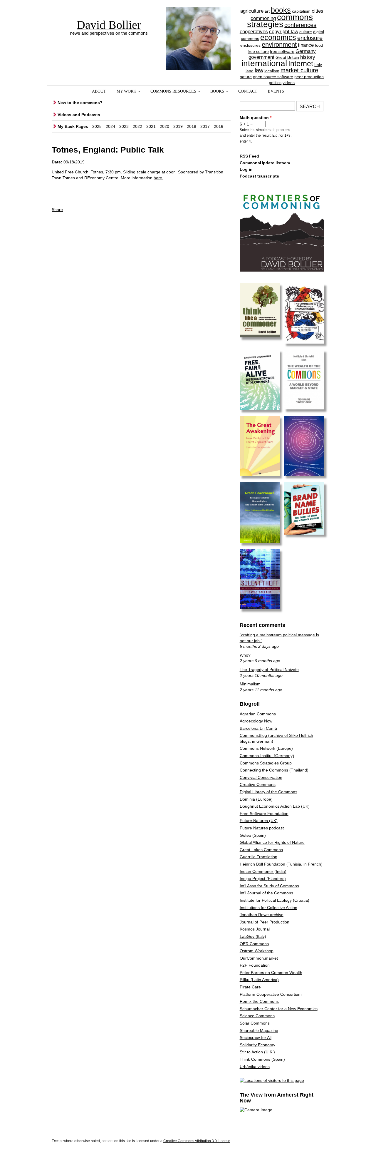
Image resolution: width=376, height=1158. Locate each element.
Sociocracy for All (255, 1037)
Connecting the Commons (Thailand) (274, 770)
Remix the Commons (259, 1001)
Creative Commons (258, 784)
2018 (191, 126)
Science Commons (257, 1015)
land (250, 70)
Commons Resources (173, 91)
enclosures (250, 45)
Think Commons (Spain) (262, 1059)
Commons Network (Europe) (266, 748)
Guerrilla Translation (258, 856)
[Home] (198, 27)
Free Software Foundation (264, 813)
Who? (245, 655)
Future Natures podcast (262, 828)
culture (305, 31)
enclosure (310, 38)
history (307, 57)
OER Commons (254, 943)
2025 (97, 126)
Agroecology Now (256, 721)
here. (158, 177)
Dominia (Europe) (256, 799)
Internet (300, 63)
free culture (258, 51)
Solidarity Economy (257, 1044)
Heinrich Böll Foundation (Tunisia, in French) (281, 864)
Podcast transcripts (259, 176)
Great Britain (287, 57)
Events (276, 91)
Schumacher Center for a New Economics (279, 1008)
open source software (273, 76)
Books (217, 91)
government (261, 57)
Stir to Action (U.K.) (257, 1052)
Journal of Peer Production (264, 922)
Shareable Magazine (259, 1030)
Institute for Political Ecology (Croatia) (274, 900)
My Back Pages (73, 126)
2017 (205, 126)
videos (289, 82)
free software (282, 51)
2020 (164, 126)
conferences (300, 25)
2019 (178, 126)
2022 (137, 126)
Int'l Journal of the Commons (266, 893)
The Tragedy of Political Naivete (269, 669)
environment (279, 44)
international (264, 63)
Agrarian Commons (258, 714)
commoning (263, 18)
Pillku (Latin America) (259, 979)
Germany (306, 51)
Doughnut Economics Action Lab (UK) (275, 806)
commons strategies (280, 21)
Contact (247, 91)
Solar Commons (255, 1023)
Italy (318, 64)
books (281, 10)
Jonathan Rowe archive (261, 914)
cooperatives (254, 31)
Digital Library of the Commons (268, 791)
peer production (309, 76)
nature (246, 76)
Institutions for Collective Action (268, 907)
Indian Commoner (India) (263, 871)
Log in (246, 169)
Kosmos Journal (255, 929)
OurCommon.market (259, 958)
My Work (126, 91)
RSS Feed (249, 156)
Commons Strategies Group (266, 763)
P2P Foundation (255, 965)
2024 (110, 126)
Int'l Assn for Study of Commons (269, 885)
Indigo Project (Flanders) (263, 878)
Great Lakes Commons (261, 849)
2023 (124, 126)
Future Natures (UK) (259, 820)
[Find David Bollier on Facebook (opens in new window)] (307, 1142)
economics (278, 37)
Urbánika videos (255, 1066)
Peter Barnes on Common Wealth (271, 972)
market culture (299, 70)
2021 (151, 126)
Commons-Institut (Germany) (267, 755)
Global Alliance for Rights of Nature (272, 842)
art (267, 11)
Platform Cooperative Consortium (271, 994)
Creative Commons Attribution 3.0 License (196, 1141)
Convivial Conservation (261, 777)
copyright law (283, 31)
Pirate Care (250, 987)
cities (317, 11)
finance (306, 45)
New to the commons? (80, 102)
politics (275, 82)
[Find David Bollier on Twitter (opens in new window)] (318, 1142)
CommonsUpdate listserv (265, 162)
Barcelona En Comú (258, 728)
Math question (255, 117)
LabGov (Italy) (253, 936)
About (99, 91)
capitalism (301, 11)
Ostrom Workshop (256, 950)
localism (271, 70)
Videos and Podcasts (79, 114)
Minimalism (250, 684)
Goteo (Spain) (253, 835)
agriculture (251, 11)
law (259, 70)
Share (57, 209)
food (319, 45)
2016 (218, 126)
